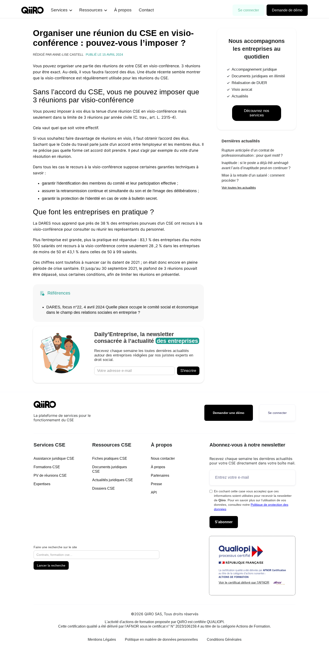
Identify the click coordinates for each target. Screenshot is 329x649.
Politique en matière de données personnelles (161, 639)
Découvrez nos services (256, 113)
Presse (156, 484)
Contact (146, 10)
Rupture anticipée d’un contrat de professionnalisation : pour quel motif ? (252, 152)
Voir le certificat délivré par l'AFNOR (244, 582)
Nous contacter (163, 458)
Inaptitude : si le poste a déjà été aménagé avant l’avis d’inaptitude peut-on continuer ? (256, 165)
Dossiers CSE (103, 488)
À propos (123, 10)
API (154, 492)
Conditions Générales (224, 639)
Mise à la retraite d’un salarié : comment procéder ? (253, 177)
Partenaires (160, 475)
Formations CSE (47, 467)
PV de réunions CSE (50, 475)
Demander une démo (228, 413)
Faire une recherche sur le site (55, 547)
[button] (61, 10)
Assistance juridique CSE (54, 458)
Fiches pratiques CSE (109, 458)
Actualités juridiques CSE (112, 480)
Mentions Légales (102, 639)
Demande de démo (287, 10)
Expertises (42, 484)
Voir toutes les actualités (239, 187)
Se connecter (248, 10)
